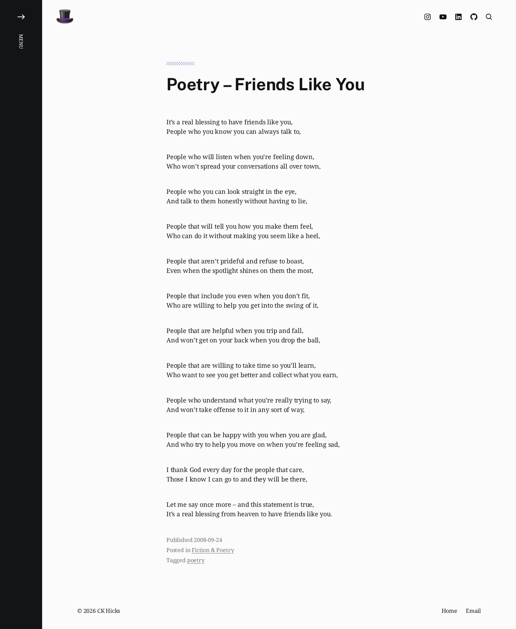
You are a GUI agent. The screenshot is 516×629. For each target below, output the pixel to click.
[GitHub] (474, 17)
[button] (21, 314)
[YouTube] (443, 17)
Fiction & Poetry (213, 550)
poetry (196, 560)
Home (449, 611)
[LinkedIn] (458, 17)
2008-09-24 (208, 540)
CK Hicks (108, 611)
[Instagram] (427, 17)
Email (473, 611)
